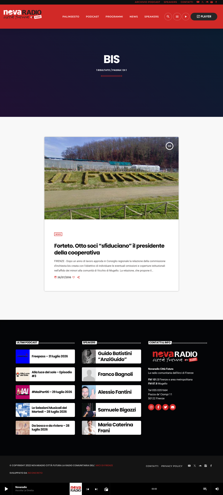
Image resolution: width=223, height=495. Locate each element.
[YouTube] (198, 2)
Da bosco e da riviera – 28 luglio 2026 (50, 428)
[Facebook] (216, 2)
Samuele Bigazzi (117, 409)
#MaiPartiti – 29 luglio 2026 (52, 392)
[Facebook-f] (158, 407)
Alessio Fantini (115, 392)
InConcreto (35, 473)
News (58, 234)
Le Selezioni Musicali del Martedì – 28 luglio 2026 (49, 410)
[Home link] (22, 16)
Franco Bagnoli (115, 374)
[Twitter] (165, 407)
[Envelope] (173, 407)
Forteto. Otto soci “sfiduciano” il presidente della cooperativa (109, 249)
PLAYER (204, 16)
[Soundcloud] (207, 2)
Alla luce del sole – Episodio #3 (52, 374)
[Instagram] (211, 2)
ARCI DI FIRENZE (104, 465)
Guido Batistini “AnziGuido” (115, 356)
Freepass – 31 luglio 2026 (50, 356)
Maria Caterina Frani (115, 427)
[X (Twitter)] (202, 2)
